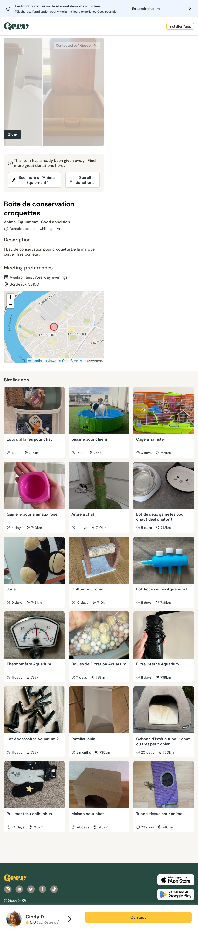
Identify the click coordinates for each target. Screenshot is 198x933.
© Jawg (50, 360)
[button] (10, 297)
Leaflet (37, 360)
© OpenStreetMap (72, 360)
